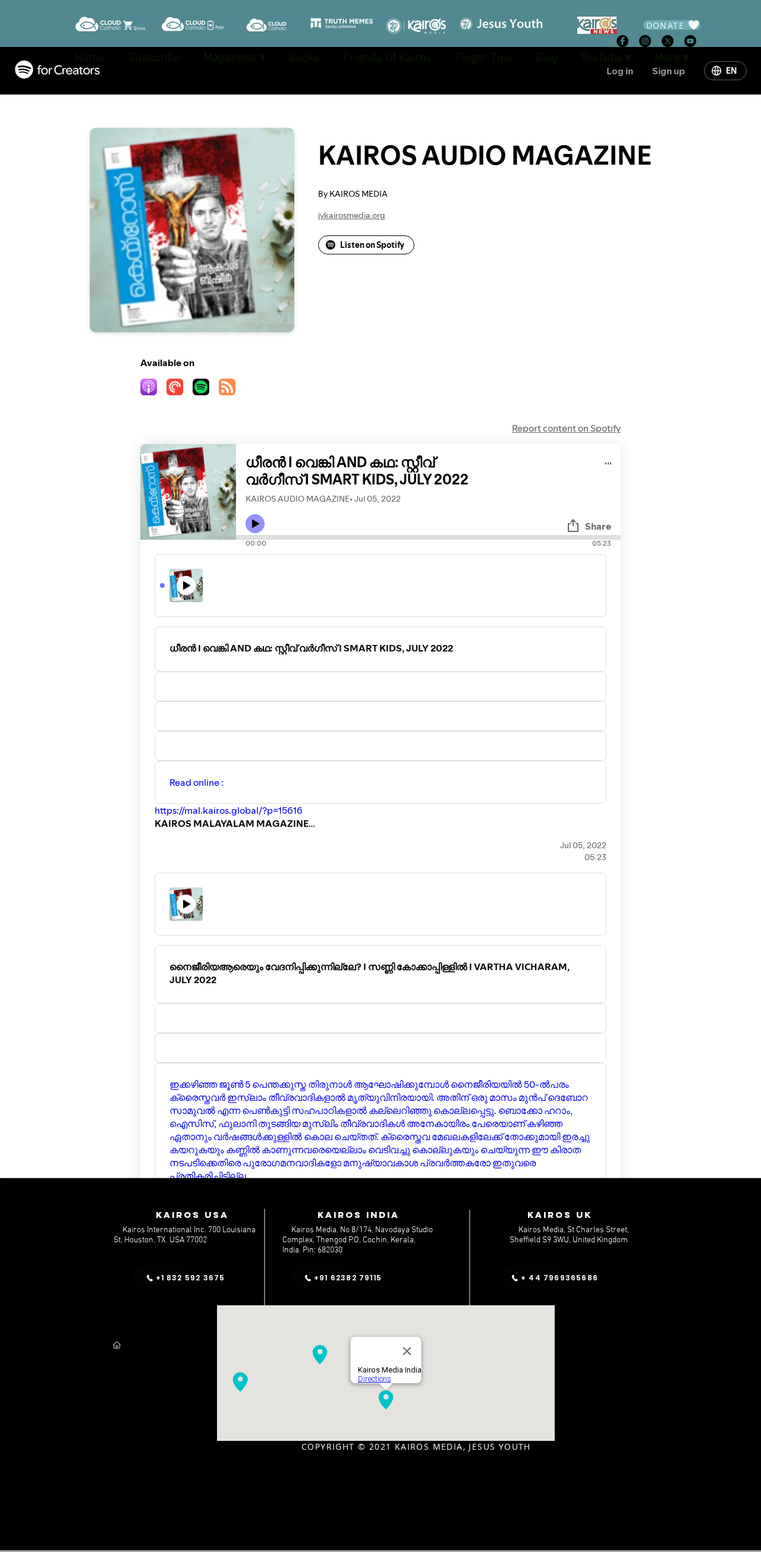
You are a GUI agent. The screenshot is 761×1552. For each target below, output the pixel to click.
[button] (606, 58)
